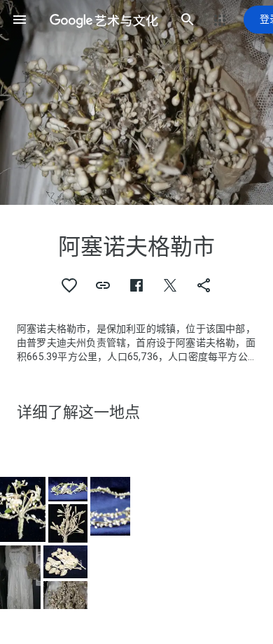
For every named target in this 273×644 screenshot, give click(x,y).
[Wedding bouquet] (65, 595)
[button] (19, 19)
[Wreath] (110, 506)
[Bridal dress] (20, 577)
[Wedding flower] (65, 561)
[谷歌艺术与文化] (103, 19)
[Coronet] (67, 523)
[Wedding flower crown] (23, 510)
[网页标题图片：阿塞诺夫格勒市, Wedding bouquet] (136, 102)
